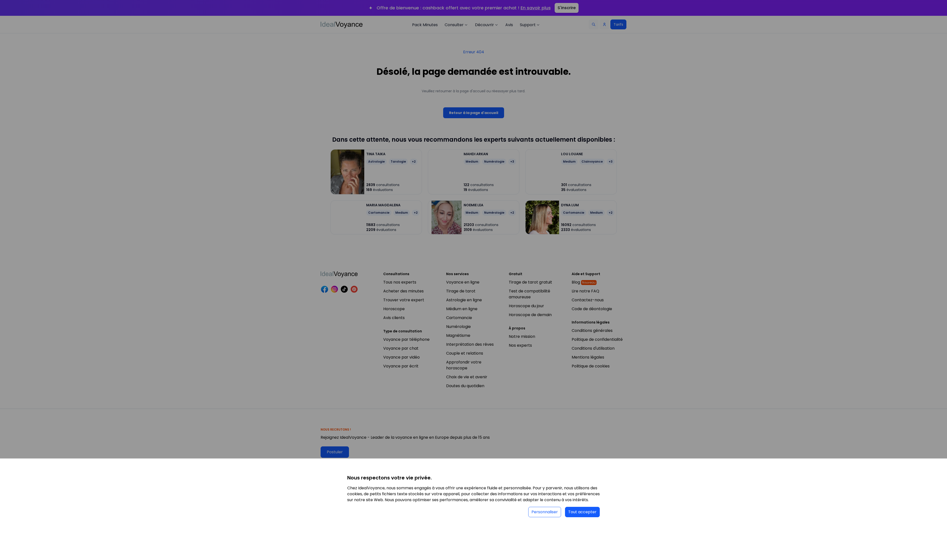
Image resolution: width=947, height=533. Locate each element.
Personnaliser (544, 512)
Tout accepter (582, 512)
